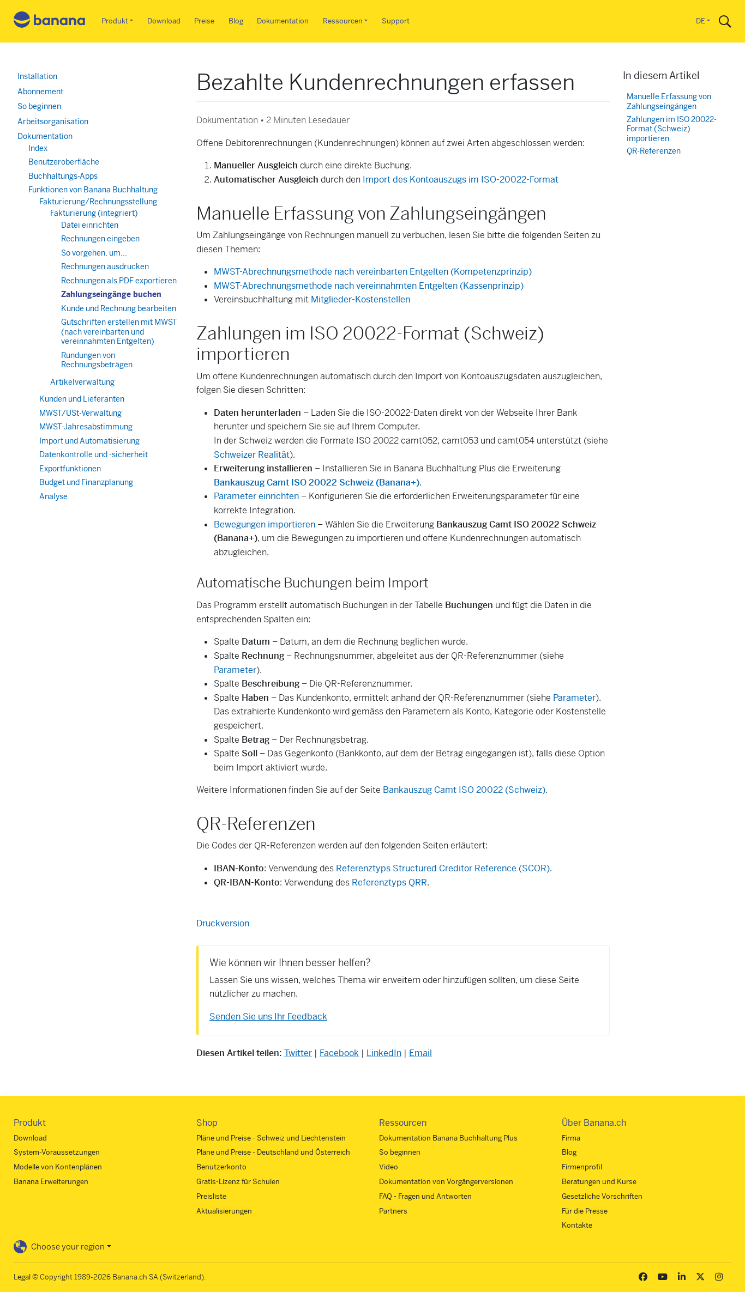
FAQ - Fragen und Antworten (425, 1196)
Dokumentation (283, 21)
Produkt (114, 21)
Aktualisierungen (224, 1211)
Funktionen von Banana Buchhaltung (93, 190)
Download (164, 21)
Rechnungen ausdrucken (105, 266)
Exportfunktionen (70, 469)
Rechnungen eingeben (100, 239)
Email (420, 1053)
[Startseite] (50, 21)
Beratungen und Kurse (599, 1181)
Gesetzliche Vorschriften (602, 1196)
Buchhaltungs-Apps (63, 176)
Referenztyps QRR (389, 882)
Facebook (339, 1053)
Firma (571, 1138)
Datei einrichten (89, 225)
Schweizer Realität (252, 454)
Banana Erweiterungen (51, 1181)
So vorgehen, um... (94, 253)
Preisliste (211, 1196)
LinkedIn (384, 1053)
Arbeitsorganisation (52, 121)
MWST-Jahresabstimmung (86, 427)
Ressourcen (343, 21)
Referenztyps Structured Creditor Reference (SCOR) (443, 868)
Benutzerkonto (221, 1167)
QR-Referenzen (654, 151)
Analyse (53, 496)
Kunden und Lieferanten (81, 399)
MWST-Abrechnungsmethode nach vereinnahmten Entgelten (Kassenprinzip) (369, 286)
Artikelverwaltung (82, 382)
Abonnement (40, 91)
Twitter (298, 1053)
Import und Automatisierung (89, 441)
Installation (37, 76)
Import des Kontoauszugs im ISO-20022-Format (460, 179)
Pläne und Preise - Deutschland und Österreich (273, 1152)
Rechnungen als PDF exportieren (119, 281)
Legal (22, 1277)
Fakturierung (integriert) (94, 213)
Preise (204, 21)
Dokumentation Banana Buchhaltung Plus (448, 1138)
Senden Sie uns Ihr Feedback (268, 1016)
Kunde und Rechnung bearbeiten (118, 308)
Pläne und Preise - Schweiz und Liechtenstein (271, 1138)
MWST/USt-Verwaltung (80, 413)
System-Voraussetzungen (57, 1152)
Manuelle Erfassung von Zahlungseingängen (669, 101)
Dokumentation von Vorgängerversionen (446, 1181)
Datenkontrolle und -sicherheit (93, 454)
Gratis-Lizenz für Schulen (238, 1181)
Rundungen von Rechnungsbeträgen (97, 360)
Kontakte (577, 1225)
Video (388, 1167)
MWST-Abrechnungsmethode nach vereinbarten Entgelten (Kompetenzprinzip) (373, 271)
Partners (393, 1211)
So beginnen (39, 106)
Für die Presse (585, 1211)
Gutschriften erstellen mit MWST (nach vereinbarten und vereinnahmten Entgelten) (119, 331)
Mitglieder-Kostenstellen (360, 299)
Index (37, 148)
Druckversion (222, 923)
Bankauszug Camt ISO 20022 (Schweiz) (464, 790)
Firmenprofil (582, 1167)
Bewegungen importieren (264, 524)
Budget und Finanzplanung (86, 482)
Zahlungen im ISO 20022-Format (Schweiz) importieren (672, 129)
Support (396, 21)
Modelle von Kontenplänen (58, 1167)
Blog (236, 21)
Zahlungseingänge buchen (111, 294)
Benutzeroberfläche (63, 162)
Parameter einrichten (256, 496)
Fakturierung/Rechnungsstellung (98, 202)
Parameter (235, 670)
